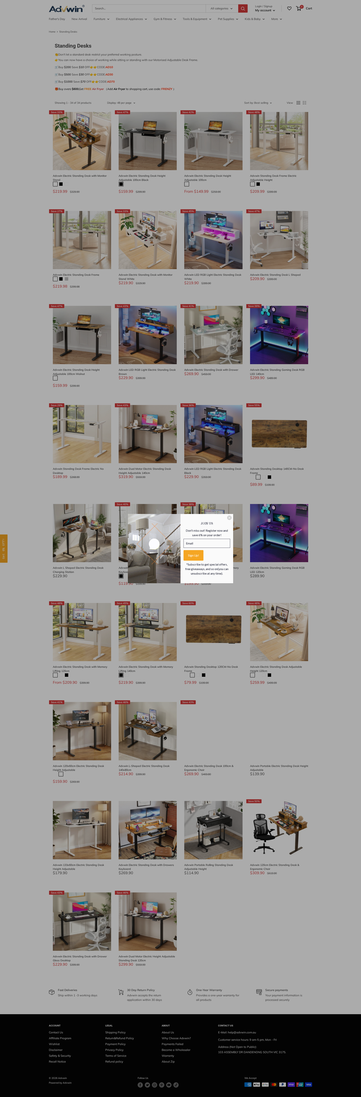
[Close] (229, 517)
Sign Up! (193, 555)
